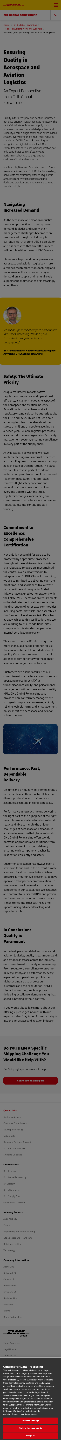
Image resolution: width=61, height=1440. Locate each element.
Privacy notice (18, 1414)
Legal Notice (31, 1414)
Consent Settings (30, 1420)
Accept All (30, 1435)
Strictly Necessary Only (30, 1428)
